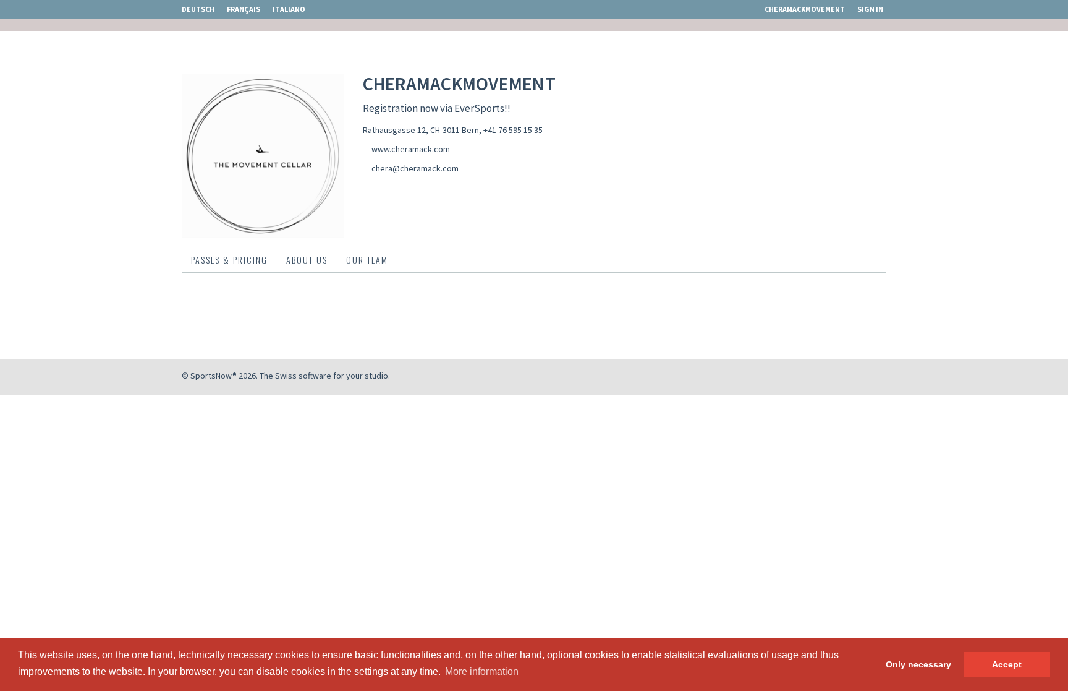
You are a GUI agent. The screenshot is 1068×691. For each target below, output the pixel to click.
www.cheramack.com (410, 149)
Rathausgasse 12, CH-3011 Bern (421, 129)
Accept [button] (1007, 664)
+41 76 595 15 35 (513, 129)
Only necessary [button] (918, 664)
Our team (367, 259)
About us (307, 259)
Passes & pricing (229, 259)
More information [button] (482, 671)
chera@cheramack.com (415, 168)
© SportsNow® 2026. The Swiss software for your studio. (286, 375)
